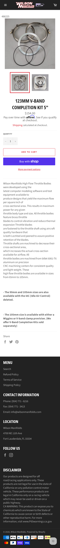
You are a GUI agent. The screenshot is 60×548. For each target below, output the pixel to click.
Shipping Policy (11, 385)
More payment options (29, 169)
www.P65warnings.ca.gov (37, 521)
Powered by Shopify (36, 531)
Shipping (17, 125)
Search (7, 369)
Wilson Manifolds (18, 531)
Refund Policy (11, 374)
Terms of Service (12, 380)
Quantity (7, 134)
